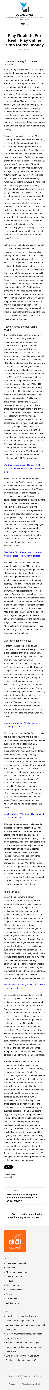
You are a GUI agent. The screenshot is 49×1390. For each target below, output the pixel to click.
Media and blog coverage (17, 1272)
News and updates (14, 1276)
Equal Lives (25, 14)
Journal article (12, 1268)
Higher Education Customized (28, 1384)
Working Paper (12, 1303)
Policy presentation (14, 1290)
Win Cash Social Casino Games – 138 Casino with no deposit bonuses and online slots (24, 468)
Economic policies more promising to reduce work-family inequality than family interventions (24, 1347)
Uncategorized (12, 1298)
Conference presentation (17, 1263)
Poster (9, 1294)
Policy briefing (12, 1285)
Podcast (9, 1281)
